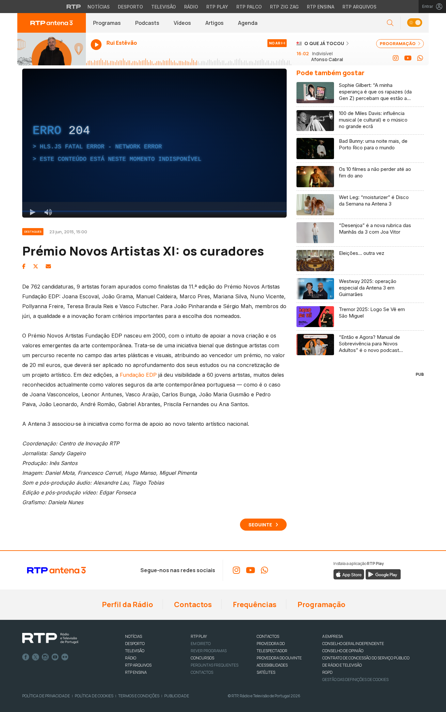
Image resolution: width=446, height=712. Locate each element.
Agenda (248, 22)
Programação (320, 604)
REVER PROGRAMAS (209, 651)
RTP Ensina (320, 6)
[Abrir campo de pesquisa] (390, 23)
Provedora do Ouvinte (279, 658)
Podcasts (147, 22)
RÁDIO (130, 658)
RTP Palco (249, 6)
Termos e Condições (138, 696)
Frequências (254, 604)
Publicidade (176, 696)
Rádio (191, 6)
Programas (107, 22)
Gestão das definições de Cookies (355, 679)
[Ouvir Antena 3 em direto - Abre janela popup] (51, 49)
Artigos (214, 22)
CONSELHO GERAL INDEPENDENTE (353, 643)
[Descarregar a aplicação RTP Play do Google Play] (383, 573)
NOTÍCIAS (133, 636)
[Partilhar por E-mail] (48, 266)
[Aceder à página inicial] (51, 23)
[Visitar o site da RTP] (74, 6)
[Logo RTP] (50, 638)
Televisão (163, 6)
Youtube (55, 657)
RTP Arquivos (359, 6)
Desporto (130, 6)
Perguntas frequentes (214, 665)
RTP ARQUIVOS (138, 665)
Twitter (35, 657)
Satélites (266, 672)
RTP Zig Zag (284, 6)
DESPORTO (135, 643)
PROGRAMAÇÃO (398, 43)
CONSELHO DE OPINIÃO (342, 651)
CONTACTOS (268, 636)
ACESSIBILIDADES (272, 665)
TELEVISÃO (134, 651)
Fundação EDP (138, 375)
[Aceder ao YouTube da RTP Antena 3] (408, 58)
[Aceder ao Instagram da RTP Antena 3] (396, 58)
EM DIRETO (201, 643)
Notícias (99, 6)
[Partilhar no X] (35, 266)
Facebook (25, 657)
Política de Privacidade (46, 696)
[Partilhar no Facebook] (23, 266)
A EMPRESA (332, 636)
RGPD (327, 672)
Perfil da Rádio (127, 604)
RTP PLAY (199, 636)
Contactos (192, 604)
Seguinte (260, 525)
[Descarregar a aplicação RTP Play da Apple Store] (348, 573)
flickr (65, 657)
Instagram (45, 657)
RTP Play (217, 6)
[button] (414, 23)
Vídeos (182, 22)
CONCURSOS (202, 658)
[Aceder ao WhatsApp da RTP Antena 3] (420, 58)
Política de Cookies (94, 696)
